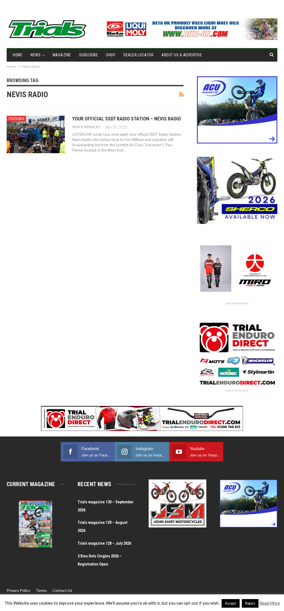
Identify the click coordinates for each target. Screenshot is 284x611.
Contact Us (62, 590)
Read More (269, 602)
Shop (110, 55)
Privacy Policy (18, 590)
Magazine (62, 55)
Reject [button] (250, 603)
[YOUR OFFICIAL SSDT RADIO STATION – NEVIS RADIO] (36, 134)
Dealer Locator (138, 55)
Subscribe (88, 55)
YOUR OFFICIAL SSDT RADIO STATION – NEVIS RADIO (126, 119)
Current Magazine (31, 484)
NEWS (35, 55)
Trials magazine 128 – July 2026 (104, 543)
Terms (41, 590)
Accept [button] (230, 603)
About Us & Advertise (181, 55)
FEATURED (16, 119)
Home (17, 55)
